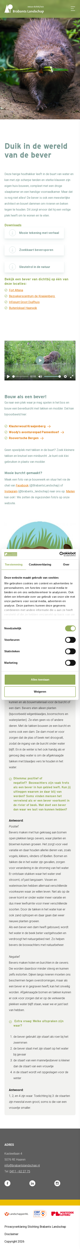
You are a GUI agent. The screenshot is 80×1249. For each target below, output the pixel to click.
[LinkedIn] (32, 1183)
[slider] (20, 376)
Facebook (22, 485)
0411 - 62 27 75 (19, 1171)
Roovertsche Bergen (24, 438)
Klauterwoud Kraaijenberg (27, 426)
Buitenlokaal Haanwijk (23, 308)
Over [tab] (66, 564)
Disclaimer (11, 1234)
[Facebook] (7, 1183)
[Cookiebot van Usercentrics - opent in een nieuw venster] (59, 554)
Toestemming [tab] (14, 564)
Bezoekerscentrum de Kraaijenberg (32, 296)
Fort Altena (16, 290)
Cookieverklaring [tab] (40, 564)
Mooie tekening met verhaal (39, 233)
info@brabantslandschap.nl (22, 1165)
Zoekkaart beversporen (36, 250)
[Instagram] (57, 1183)
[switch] (70, 640)
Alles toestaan (40, 679)
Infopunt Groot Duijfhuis (24, 302)
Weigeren (40, 691)
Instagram (10, 491)
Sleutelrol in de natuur (34, 267)
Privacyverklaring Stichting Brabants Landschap (35, 1226)
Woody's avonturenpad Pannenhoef (34, 432)
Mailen (70, 491)
